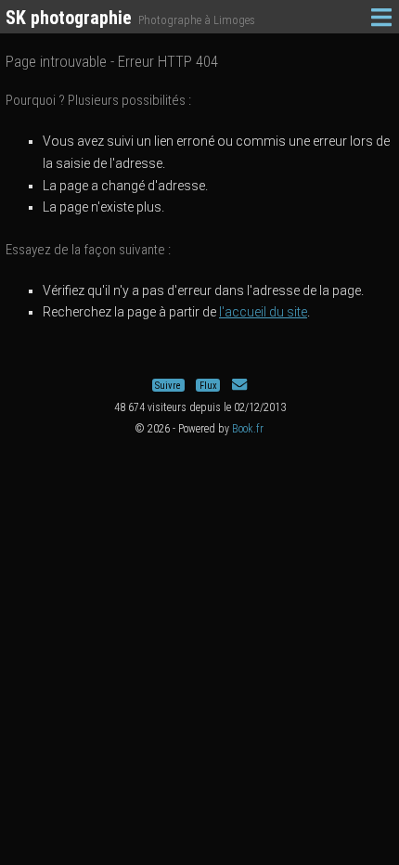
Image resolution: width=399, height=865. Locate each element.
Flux (208, 385)
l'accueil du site (263, 311)
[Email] (239, 385)
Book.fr (248, 428)
